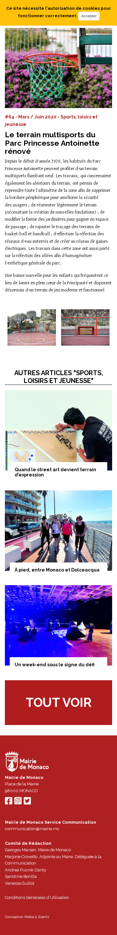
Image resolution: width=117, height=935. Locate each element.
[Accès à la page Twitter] (27, 802)
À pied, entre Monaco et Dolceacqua (57, 569)
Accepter (89, 16)
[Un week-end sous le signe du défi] (58, 625)
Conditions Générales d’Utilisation (37, 897)
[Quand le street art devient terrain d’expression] (58, 430)
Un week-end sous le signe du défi (55, 664)
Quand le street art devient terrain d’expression (55, 472)
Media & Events (36, 917)
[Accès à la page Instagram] (17, 802)
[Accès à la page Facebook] (8, 802)
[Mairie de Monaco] (27, 762)
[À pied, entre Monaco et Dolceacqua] (58, 530)
